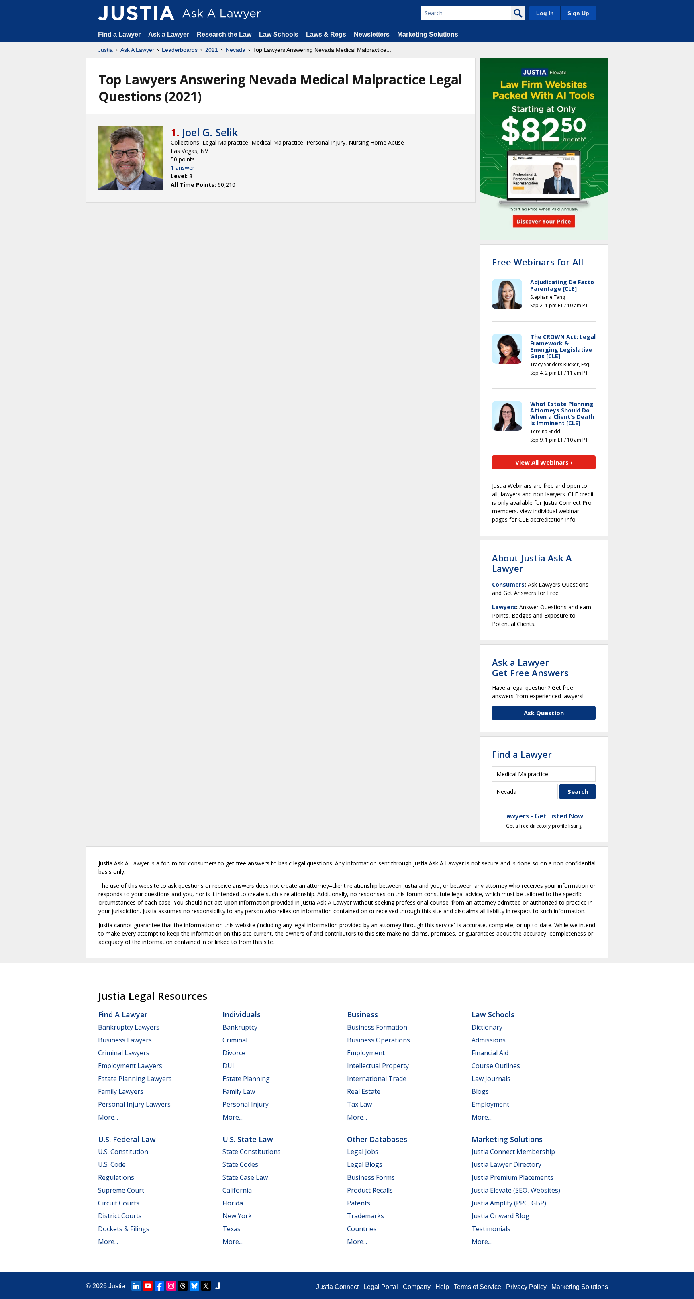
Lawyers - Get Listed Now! (544, 816)
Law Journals (491, 1078)
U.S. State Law (247, 1139)
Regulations (116, 1177)
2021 (211, 50)
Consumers (508, 584)
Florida (232, 1203)
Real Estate (363, 1091)
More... (108, 1117)
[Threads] (183, 1286)
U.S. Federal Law (127, 1139)
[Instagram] (171, 1286)
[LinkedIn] (136, 1286)
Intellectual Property (378, 1065)
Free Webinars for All (537, 262)
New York (237, 1215)
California (237, 1190)
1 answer (182, 167)
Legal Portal (380, 1286)
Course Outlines (496, 1065)
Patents (358, 1203)
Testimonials (491, 1228)
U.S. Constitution (123, 1151)
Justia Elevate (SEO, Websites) (516, 1190)
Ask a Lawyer (169, 34)
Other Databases (377, 1139)
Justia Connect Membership (513, 1151)
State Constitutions (251, 1151)
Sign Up (578, 13)
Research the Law (224, 34)
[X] (206, 1286)
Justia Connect (337, 1286)
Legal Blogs (364, 1164)
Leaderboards (180, 50)
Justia (105, 50)
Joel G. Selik (210, 132)
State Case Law (245, 1177)
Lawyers (504, 607)
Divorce (233, 1052)
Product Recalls (370, 1190)
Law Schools (278, 34)
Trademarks (365, 1215)
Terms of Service (477, 1286)
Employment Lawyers (130, 1065)
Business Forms (371, 1177)
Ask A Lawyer (137, 50)
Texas (231, 1228)
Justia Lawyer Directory (506, 1164)
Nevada (235, 50)
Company (417, 1286)
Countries (362, 1228)
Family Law (238, 1091)
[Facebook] (159, 1286)
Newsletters (372, 34)
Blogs (480, 1091)
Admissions (489, 1040)
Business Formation (377, 1027)
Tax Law (359, 1104)
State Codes (240, 1164)
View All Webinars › (544, 462)
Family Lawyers (120, 1091)
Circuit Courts (118, 1203)
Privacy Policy (526, 1286)
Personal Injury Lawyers (134, 1104)
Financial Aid (490, 1052)
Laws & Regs (326, 34)
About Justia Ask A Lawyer (532, 563)
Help (442, 1286)
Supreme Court (121, 1190)
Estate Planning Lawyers (135, 1078)
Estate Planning (246, 1078)
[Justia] (136, 13)
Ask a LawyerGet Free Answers (530, 667)
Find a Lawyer (119, 34)
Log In (545, 13)
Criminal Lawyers (123, 1052)
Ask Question (544, 713)
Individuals (241, 1014)
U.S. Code (112, 1164)
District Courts (120, 1215)
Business (362, 1014)
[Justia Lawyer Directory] (217, 1286)
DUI (228, 1065)
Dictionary (487, 1027)
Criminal (234, 1040)
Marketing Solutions (427, 34)
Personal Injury (245, 1104)
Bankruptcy (239, 1027)
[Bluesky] (194, 1286)
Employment (366, 1052)
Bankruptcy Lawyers (128, 1027)
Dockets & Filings (123, 1228)
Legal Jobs (362, 1151)
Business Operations (378, 1040)
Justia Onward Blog (500, 1215)
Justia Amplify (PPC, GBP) (509, 1203)
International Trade (376, 1078)
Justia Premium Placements (512, 1177)
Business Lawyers (125, 1040)
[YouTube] (148, 1286)
